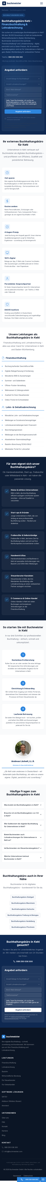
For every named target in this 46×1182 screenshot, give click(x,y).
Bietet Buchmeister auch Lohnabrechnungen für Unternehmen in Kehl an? (20, 837)
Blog (3, 1135)
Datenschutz (28, 1176)
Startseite (5, 10)
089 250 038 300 (15, 57)
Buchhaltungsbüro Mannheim (23, 903)
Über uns (5, 1118)
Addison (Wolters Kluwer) (11, 1101)
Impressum (17, 1176)
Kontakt (5, 1126)
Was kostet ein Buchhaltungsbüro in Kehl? (21, 805)
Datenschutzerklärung (18, 125)
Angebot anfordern (23, 111)
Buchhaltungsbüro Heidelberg (23, 921)
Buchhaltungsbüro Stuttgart (23, 897)
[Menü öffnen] (41, 3)
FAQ (3, 1122)
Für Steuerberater (8, 1080)
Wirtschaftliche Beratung (11, 1076)
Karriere (5, 1131)
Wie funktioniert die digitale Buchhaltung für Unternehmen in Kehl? (21, 825)
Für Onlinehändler (8, 1085)
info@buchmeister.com (13, 1151)
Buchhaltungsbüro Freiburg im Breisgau (23, 915)
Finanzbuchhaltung (16, 358)
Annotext (5, 1105)
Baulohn (5, 1071)
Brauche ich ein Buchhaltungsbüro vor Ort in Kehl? (21, 814)
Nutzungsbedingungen (12, 127)
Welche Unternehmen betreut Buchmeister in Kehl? (16, 857)
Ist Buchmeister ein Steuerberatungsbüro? (21, 848)
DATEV (4, 1097)
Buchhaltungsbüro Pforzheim (23, 927)
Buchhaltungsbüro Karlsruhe (23, 909)
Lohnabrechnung (8, 1067)
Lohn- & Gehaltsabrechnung (21, 407)
